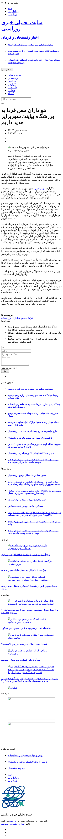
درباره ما (12, 14)
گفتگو (11, 93)
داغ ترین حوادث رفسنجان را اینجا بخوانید (25, 755)
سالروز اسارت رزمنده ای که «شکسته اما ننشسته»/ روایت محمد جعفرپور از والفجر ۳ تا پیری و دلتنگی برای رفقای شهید (34, 483)
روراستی (13, 821)
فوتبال (29, 318)
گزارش (12, 84)
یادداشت (12, 87)
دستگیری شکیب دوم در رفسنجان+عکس (25, 506)
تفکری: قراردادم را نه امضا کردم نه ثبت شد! (27, 500)
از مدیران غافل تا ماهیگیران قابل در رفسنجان (27, 762)
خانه (10, 8)
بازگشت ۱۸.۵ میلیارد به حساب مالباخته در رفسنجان (30, 438)
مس (23, 318)
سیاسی (12, 81)
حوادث (11, 90)
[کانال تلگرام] (31, 687)
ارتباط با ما (13, 11)
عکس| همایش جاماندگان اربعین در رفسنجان (27, 475)
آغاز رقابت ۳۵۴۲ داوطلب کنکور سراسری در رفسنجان (31, 453)
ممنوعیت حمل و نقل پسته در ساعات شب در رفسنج (30, 44)
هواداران (15, 318)
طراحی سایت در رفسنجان (12, 824)
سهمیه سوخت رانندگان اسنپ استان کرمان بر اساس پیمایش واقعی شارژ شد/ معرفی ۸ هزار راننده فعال (34, 492)
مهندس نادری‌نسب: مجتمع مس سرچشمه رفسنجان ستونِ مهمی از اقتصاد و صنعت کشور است (33, 531)
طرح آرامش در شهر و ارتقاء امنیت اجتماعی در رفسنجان (32, 431)
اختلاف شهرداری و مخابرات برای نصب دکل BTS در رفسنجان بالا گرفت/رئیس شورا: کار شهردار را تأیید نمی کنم (34, 513)
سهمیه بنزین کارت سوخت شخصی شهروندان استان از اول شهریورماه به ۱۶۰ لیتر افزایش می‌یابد (33, 460)
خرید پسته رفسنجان (16, 768)
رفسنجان (13, 78)
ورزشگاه (6, 318)
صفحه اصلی (14, 75)
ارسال (5, 371)
